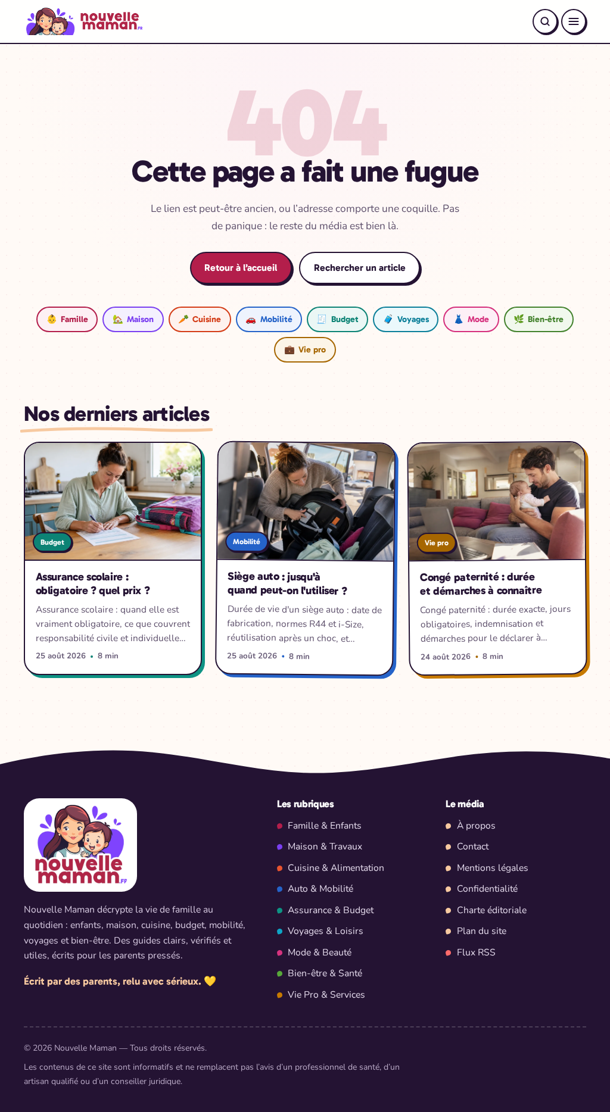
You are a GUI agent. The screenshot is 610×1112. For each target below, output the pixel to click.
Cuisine (199, 319)
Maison (133, 319)
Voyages (406, 319)
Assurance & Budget (331, 910)
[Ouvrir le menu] (573, 21)
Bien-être (538, 319)
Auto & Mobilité (320, 888)
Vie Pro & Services (326, 994)
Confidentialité (487, 888)
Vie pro (305, 349)
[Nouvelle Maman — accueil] (83, 21)
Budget (337, 319)
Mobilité (268, 319)
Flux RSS (476, 952)
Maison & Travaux (325, 846)
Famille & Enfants (325, 825)
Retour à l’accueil (240, 267)
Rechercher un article (360, 267)
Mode (471, 319)
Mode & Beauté (319, 952)
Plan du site (481, 931)
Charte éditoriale (492, 910)
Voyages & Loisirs (325, 931)
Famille (67, 319)
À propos (476, 825)
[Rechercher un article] (545, 21)
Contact (472, 846)
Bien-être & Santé (325, 973)
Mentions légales (492, 867)
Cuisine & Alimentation (336, 867)
